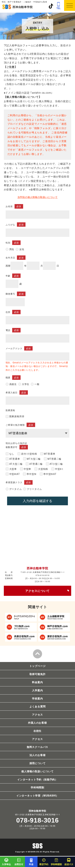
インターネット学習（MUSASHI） (37, 795)
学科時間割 (37, 787)
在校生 (37, 731)
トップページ (37, 666)
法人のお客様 (37, 755)
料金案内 (37, 682)
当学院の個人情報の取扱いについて (37, 197)
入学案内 (37, 690)
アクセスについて (37, 591)
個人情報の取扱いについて (37, 771)
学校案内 (37, 698)
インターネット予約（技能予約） (37, 779)
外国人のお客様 (37, 722)
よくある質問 (37, 706)
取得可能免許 (37, 674)
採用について (37, 763)
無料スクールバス (37, 747)
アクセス (37, 714)
